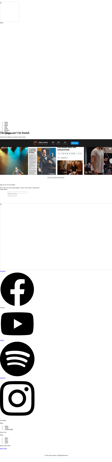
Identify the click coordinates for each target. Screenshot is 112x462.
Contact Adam (8, 133)
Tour (6, 439)
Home (6, 426)
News (6, 442)
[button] (42, 71)
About (6, 427)
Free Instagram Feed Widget (56, 177)
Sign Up (13, 194)
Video (6, 441)
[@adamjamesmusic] (35, 143)
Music (6, 438)
